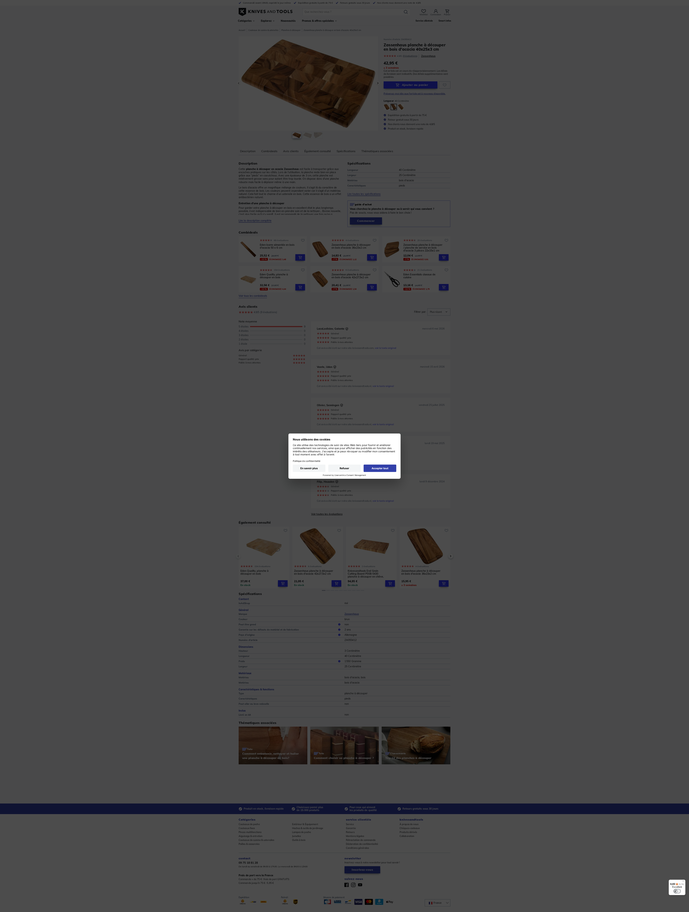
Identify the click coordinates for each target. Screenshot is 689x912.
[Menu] (683, 882)
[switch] (677, 891)
